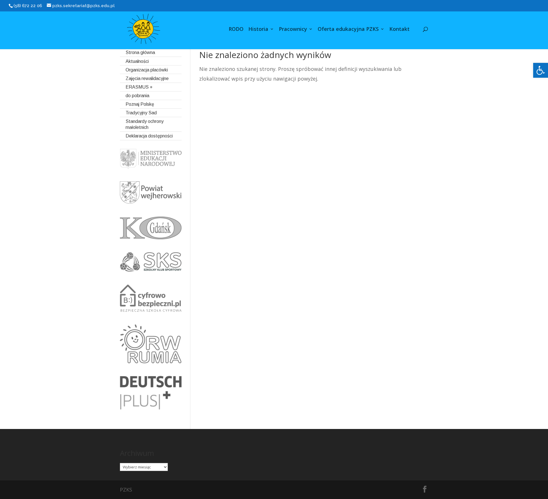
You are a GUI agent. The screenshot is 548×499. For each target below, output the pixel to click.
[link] (540, 70)
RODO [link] (236, 29)
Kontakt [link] (399, 29)
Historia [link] (258, 29)
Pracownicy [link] (293, 29)
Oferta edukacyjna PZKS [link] (348, 29)
